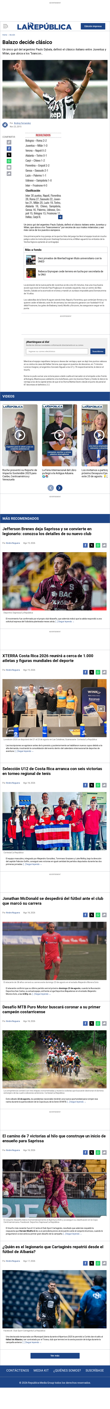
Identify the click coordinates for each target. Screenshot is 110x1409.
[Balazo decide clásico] (55, 89)
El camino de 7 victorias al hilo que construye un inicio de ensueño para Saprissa (54, 1138)
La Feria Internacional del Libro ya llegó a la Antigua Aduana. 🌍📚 (59, 473)
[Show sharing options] (60, 217)
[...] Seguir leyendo (63, 621)
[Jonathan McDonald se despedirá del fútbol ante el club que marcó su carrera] (54, 951)
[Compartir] (9, 173)
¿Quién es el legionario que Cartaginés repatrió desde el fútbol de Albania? (52, 1249)
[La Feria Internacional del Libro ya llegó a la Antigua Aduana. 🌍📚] (59, 435)
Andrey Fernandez (22, 123)
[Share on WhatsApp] (9, 161)
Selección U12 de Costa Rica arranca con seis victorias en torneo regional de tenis (52, 771)
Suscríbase (95, 1370)
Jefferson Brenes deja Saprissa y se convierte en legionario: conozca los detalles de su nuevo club (47, 531)
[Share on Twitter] (9, 155)
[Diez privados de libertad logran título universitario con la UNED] (31, 260)
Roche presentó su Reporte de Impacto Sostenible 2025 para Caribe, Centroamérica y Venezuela (19, 475)
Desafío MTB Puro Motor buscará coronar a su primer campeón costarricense (51, 1009)
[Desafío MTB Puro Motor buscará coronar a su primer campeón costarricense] (54, 1059)
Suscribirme (97, 351)
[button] (93, 26)
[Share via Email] (9, 167)
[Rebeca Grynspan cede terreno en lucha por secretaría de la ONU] (31, 273)
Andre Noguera (13, 543)
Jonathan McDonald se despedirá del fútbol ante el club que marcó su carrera (52, 901)
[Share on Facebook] (9, 148)
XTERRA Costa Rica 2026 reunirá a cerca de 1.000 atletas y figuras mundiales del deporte (47, 658)
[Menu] (5, 26)
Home (4, 35)
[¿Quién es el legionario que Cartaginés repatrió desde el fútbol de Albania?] (54, 1299)
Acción (12, 35)
